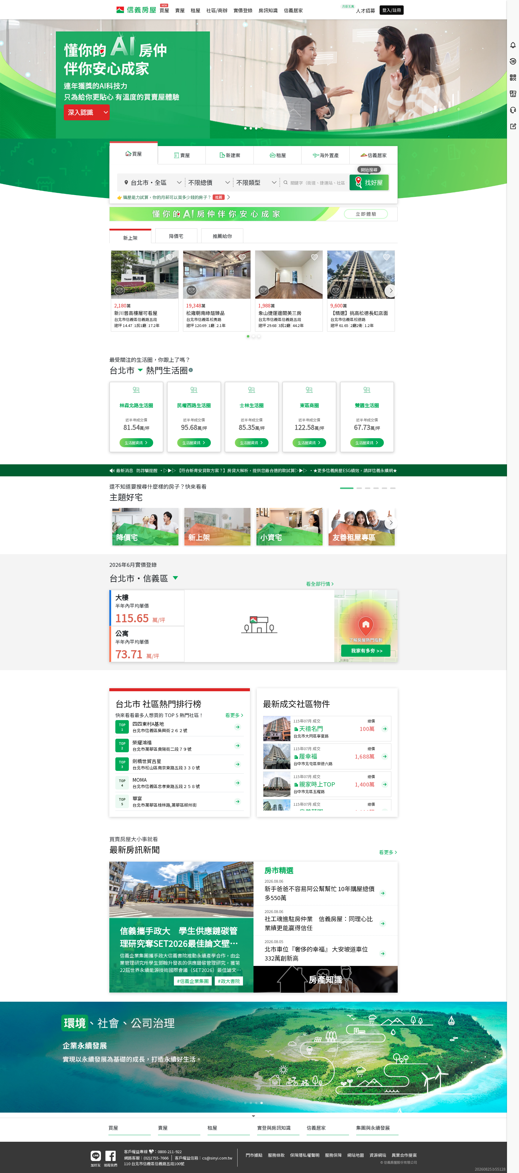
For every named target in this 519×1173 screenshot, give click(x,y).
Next (391, 291)
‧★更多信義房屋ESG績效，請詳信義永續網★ (304, 470)
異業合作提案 (404, 1155)
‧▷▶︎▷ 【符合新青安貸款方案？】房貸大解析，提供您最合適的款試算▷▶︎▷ (184, 470)
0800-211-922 (170, 1151)
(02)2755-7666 (156, 1158)
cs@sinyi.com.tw (217, 1158)
